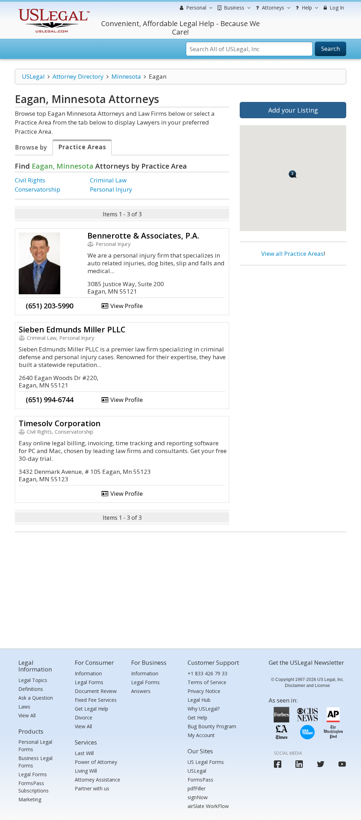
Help (306, 7)
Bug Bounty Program (212, 726)
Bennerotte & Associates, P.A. (143, 235)
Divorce (83, 717)
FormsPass (200, 779)
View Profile (126, 306)
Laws (24, 706)
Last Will (84, 753)
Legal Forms (32, 774)
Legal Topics (32, 680)
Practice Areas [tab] (82, 147)
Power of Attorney (96, 762)
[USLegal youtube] (342, 764)
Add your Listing (293, 110)
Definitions (30, 689)
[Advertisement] (293, 316)
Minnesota (126, 76)
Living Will (86, 770)
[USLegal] (53, 10)
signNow (198, 797)
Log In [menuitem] (336, 7)
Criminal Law (108, 180)
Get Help (197, 717)
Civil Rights (30, 180)
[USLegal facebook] (277, 764)
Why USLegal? (204, 708)
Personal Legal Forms (35, 745)
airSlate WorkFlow (208, 806)
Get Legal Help (91, 708)
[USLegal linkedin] (299, 764)
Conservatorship (37, 189)
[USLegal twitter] (320, 764)
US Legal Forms (206, 762)
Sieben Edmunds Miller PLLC (72, 329)
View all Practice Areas (292, 253)
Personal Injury (111, 189)
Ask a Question (35, 697)
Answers (141, 691)
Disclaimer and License (307, 685)
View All (27, 715)
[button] (293, 174)
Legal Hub (199, 700)
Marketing (29, 799)
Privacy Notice (204, 691)
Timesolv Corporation (59, 423)
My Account (201, 735)
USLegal (33, 76)
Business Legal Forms (35, 762)
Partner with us (92, 788)
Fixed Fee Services (96, 700)
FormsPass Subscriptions (33, 787)
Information (88, 673)
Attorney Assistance (97, 779)
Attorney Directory (78, 76)
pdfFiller (197, 788)
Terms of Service (207, 682)
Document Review (96, 691)
